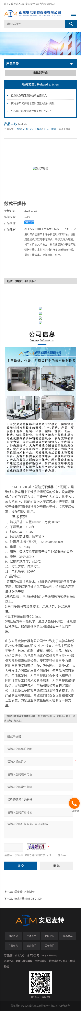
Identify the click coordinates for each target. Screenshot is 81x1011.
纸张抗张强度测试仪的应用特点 (29, 95)
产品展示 (31, 936)
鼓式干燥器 (50, 129)
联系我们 (31, 945)
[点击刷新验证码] (36, 846)
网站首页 (13, 936)
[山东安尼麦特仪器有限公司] (33, 14)
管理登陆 (9, 955)
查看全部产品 (40, 72)
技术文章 (68, 936)
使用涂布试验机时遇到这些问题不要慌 (32, 103)
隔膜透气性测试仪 (24, 891)
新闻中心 (49, 936)
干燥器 (38, 129)
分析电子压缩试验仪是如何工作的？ (31, 110)
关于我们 (49, 945)
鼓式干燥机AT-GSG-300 (27, 898)
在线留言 (13, 945)
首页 (19, 129)
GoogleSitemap (49, 955)
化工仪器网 (33, 955)
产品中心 (28, 129)
